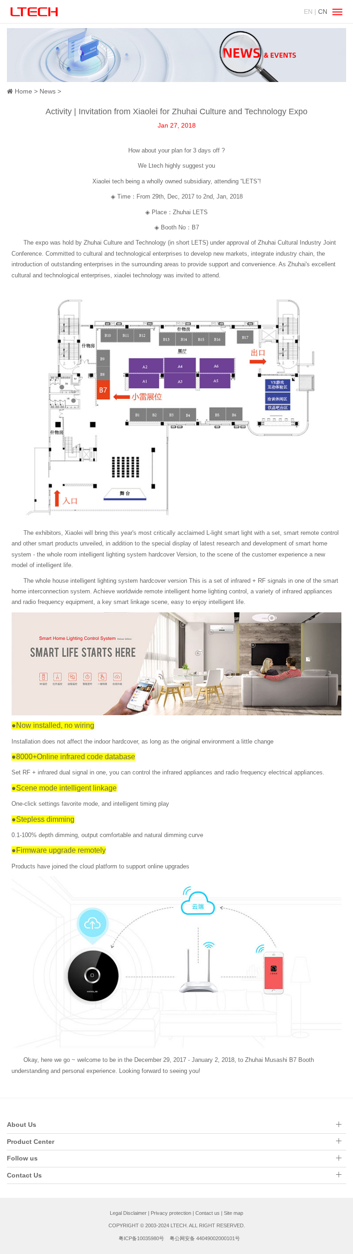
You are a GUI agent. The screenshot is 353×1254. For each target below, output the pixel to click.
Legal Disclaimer (128, 1213)
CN (322, 11)
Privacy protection (171, 1213)
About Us (21, 1124)
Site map (233, 1213)
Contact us (207, 1213)
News (48, 91)
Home (23, 91)
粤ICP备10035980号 (141, 1238)
